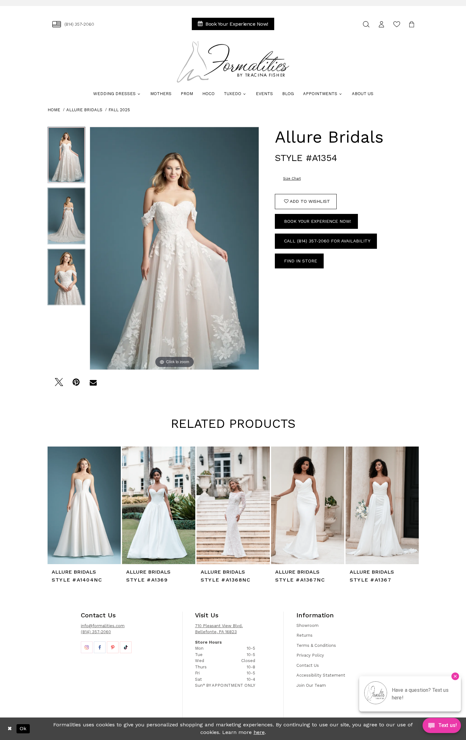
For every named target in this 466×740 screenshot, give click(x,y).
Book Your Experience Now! (317, 221)
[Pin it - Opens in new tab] (76, 384)
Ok (23, 728)
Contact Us (307, 665)
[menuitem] (73, 24)
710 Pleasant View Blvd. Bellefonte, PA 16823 (219, 628)
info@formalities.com (103, 625)
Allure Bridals (84, 109)
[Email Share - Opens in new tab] (93, 384)
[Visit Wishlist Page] (397, 24)
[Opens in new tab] (87, 647)
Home (54, 109)
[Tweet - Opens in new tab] (59, 384)
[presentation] (84, 505)
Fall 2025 (119, 109)
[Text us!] (441, 727)
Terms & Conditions (316, 645)
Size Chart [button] (292, 179)
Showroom (307, 625)
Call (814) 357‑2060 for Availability (327, 240)
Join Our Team (311, 685)
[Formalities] (233, 61)
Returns (304, 635)
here (259, 732)
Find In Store (300, 260)
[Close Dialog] (9, 729)
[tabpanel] (66, 157)
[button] (381, 24)
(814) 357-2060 (96, 631)
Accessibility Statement (320, 675)
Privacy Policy (310, 655)
